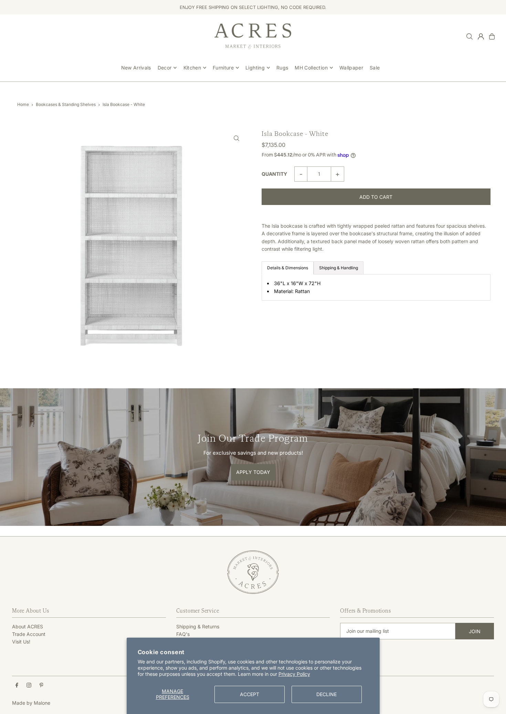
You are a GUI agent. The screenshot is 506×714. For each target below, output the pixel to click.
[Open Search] (469, 36)
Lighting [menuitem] (255, 68)
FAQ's (183, 634)
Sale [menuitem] (375, 68)
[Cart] (492, 36)
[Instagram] (29, 685)
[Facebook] (16, 685)
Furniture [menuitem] (223, 68)
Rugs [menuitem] (282, 68)
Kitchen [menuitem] (192, 68)
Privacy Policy (294, 674)
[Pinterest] (41, 685)
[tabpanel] (376, 287)
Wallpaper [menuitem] (351, 68)
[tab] (288, 267)
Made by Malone (31, 703)
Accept (249, 694)
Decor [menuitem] (165, 68)
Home (23, 104)
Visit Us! (21, 642)
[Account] (481, 36)
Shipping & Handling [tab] (338, 267)
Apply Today (253, 472)
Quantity (274, 174)
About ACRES (27, 626)
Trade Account (28, 634)
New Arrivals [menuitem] (136, 68)
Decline (326, 694)
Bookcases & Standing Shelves (66, 104)
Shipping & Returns (197, 626)
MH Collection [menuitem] (311, 68)
